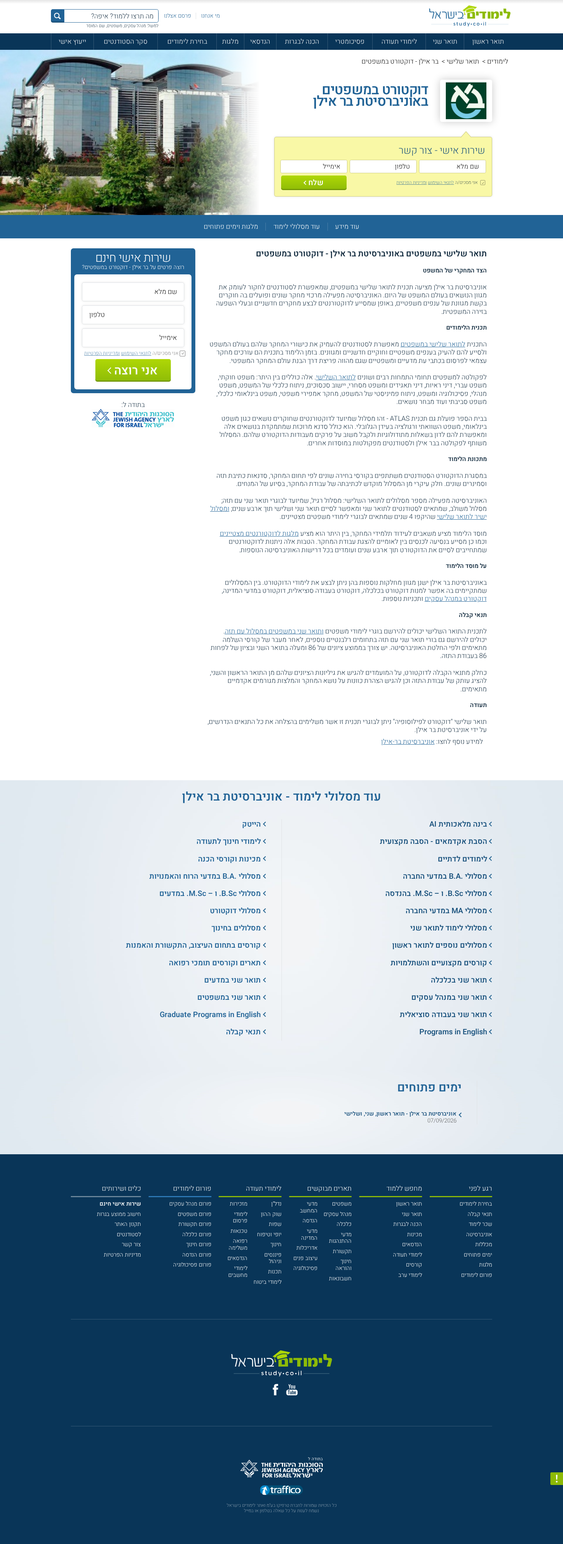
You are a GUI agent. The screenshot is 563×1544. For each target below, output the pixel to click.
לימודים (497, 61)
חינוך (276, 1244)
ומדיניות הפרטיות (411, 182)
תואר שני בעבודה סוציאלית (443, 1014)
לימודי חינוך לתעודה (228, 841)
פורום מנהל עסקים (190, 1204)
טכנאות (239, 1231)
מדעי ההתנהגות (340, 1238)
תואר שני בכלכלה (459, 980)
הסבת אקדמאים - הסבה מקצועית (433, 841)
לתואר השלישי (336, 377)
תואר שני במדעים (232, 980)
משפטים (342, 1204)
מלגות (230, 41)
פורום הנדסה (196, 1255)
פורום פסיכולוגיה (192, 1265)
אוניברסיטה (479, 1235)
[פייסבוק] (275, 1390)
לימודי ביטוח (268, 1282)
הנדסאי (260, 41)
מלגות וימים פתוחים (231, 227)
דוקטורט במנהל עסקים (456, 599)
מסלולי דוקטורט (235, 910)
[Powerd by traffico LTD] (281, 1491)
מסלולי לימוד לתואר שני (448, 928)
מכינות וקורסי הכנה (229, 859)
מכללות (483, 1244)
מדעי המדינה (309, 1234)
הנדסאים (412, 1244)
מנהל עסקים (338, 1214)
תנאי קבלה (243, 1031)
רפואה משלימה (238, 1244)
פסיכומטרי (350, 41)
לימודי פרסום (240, 1217)
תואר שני (445, 41)
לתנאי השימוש (441, 182)
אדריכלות (307, 1248)
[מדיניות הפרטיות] (556, 1478)
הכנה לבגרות (302, 41)
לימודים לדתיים (462, 859)
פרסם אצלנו (177, 16)
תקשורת (342, 1251)
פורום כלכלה (196, 1235)
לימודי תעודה (399, 41)
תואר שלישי (463, 61)
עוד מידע (347, 227)
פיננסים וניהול (273, 1258)
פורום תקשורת (194, 1224)
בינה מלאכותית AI (458, 824)
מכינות (414, 1235)
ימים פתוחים (478, 1255)
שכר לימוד (480, 1224)
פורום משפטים (194, 1214)
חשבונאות (340, 1279)
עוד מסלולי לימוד (296, 227)
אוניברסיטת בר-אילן (408, 742)
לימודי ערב (410, 1275)
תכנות (275, 1272)
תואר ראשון (488, 41)
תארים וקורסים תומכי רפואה (215, 962)
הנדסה (310, 1221)
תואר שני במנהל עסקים (449, 997)
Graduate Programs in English (210, 1014)
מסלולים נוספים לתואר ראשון (439, 945)
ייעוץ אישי (72, 41)
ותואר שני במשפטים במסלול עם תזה (274, 631)
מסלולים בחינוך (236, 928)
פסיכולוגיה (305, 1268)
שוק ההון (271, 1214)
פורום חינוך (198, 1244)
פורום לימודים (476, 1275)
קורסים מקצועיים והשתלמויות (439, 962)
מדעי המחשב (309, 1207)
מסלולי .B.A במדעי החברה (445, 876)
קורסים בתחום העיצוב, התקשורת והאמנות (193, 945)
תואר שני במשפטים (229, 997)
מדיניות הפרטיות (122, 1255)
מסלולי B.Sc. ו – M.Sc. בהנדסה (436, 893)
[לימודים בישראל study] (469, 15)
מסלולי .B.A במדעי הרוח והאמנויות (205, 876)
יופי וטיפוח (269, 1235)
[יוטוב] (292, 1389)
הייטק (251, 824)
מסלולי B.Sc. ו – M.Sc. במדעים (210, 893)
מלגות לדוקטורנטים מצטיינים (259, 533)
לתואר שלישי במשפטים (433, 344)
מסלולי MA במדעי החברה (446, 910)
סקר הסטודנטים (125, 41)
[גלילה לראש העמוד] (556, 1521)
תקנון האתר (128, 1224)
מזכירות (238, 1204)
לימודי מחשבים (237, 1271)
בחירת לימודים (187, 41)
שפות (275, 1224)
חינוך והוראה (344, 1264)
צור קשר (131, 1244)
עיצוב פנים (305, 1258)
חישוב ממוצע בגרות (119, 1214)
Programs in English (453, 1031)
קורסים (414, 1265)
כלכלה (344, 1224)
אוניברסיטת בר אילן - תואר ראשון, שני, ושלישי (400, 1114)
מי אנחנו (210, 16)
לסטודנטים (129, 1235)
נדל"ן (276, 1204)
